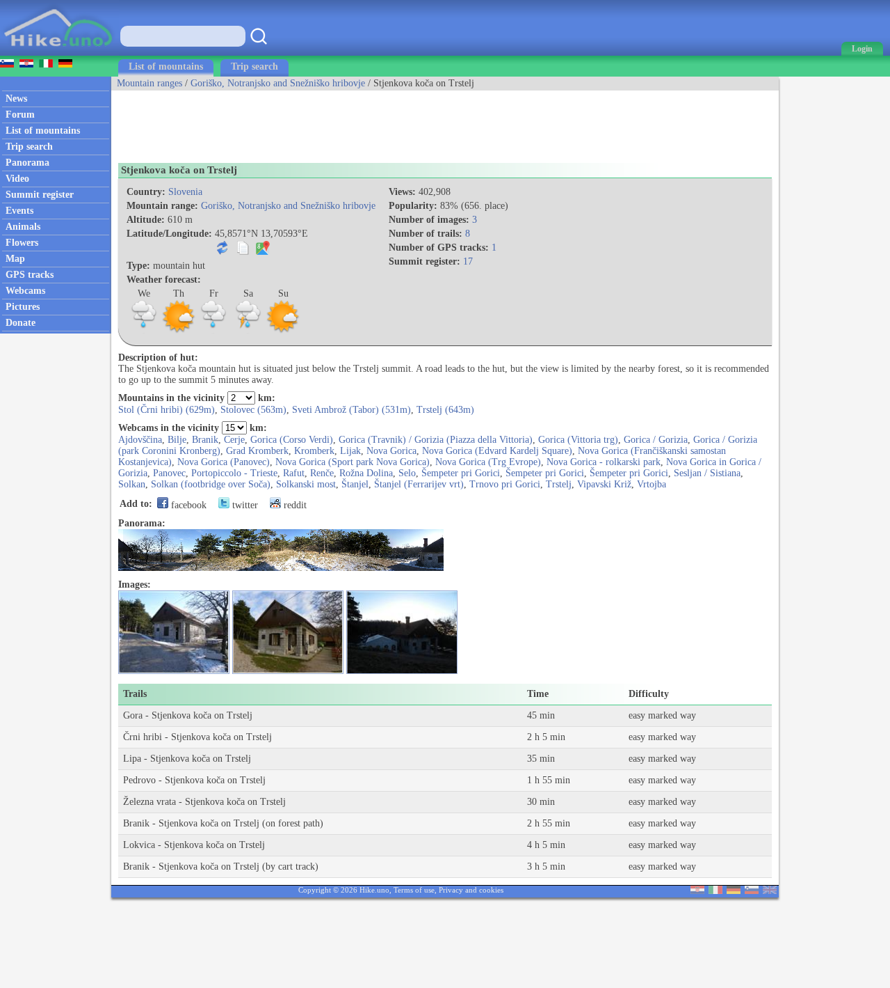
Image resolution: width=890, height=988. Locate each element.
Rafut (294, 473)
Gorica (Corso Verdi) (291, 439)
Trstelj (559, 484)
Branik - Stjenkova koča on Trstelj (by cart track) (220, 866)
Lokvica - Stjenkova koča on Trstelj (194, 845)
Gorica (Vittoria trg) (578, 439)
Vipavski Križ (604, 484)
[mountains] (59, 52)
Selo (407, 473)
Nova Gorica (391, 451)
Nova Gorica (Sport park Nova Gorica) (352, 462)
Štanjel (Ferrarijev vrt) (419, 484)
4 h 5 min (546, 845)
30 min (541, 802)
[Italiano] (715, 891)
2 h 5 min (546, 737)
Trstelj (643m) (445, 410)
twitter (243, 505)
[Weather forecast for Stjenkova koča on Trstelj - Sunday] (283, 331)
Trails (135, 694)
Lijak (350, 451)
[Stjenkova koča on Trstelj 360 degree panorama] (281, 568)
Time (538, 694)
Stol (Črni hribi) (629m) (166, 410)
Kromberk (314, 451)
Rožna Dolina (366, 473)
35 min (541, 758)
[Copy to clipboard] (242, 251)
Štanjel (355, 484)
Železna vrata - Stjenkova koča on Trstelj (204, 802)
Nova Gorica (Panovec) (223, 462)
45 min (541, 715)
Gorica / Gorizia (656, 439)
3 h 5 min (546, 866)
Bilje (177, 439)
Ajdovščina (140, 439)
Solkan (131, 484)
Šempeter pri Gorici (460, 473)
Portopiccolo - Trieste (234, 473)
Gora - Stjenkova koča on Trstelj (187, 715)
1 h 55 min (548, 780)
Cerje (234, 439)
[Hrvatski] (697, 891)
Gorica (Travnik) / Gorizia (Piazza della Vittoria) (436, 439)
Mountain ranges (149, 83)
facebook (187, 505)
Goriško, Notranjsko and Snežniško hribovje (278, 83)
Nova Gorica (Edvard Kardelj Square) (497, 451)
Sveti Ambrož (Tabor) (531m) (351, 410)
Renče (322, 473)
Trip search (254, 66)
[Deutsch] (734, 891)
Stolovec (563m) (253, 410)
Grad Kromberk (257, 451)
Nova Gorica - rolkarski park (604, 462)
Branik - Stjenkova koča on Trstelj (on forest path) (223, 823)
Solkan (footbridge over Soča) (210, 484)
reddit (294, 505)
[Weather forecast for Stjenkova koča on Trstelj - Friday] (213, 331)
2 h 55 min (548, 823)
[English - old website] (770, 891)
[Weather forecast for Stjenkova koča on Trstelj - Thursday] (178, 331)
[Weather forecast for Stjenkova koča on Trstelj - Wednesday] (144, 331)
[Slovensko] (752, 891)
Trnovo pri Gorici (504, 484)
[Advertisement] (364, 122)
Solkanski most (306, 484)
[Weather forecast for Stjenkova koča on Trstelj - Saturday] (248, 331)
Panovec (169, 473)
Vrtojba (651, 484)
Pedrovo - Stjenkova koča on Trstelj (194, 780)
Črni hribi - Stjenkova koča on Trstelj (197, 737)
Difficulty (649, 694)
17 (468, 261)
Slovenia (185, 192)
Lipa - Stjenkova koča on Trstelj (187, 758)
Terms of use (414, 890)
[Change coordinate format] (222, 251)
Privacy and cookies (471, 890)
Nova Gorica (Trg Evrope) (488, 462)
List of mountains (166, 66)
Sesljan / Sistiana (707, 473)
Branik (205, 439)
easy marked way (662, 715)
